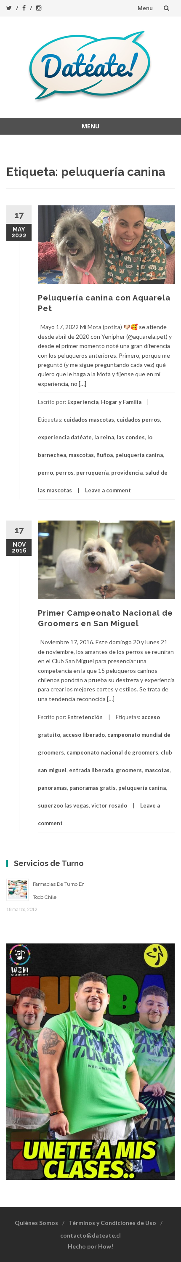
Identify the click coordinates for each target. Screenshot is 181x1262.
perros (65, 472)
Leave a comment (108, 490)
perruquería (92, 472)
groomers (129, 770)
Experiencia (82, 402)
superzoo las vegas (63, 805)
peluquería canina (139, 455)
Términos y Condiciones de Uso (112, 1222)
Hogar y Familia (121, 402)
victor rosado (109, 805)
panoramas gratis (92, 787)
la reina (104, 437)
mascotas (81, 455)
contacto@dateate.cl (90, 1235)
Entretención (85, 717)
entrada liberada (91, 770)
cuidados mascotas (89, 419)
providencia (127, 472)
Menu (145, 8)
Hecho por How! (90, 1246)
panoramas (52, 787)
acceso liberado (84, 734)
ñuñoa (104, 455)
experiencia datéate (65, 437)
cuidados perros (138, 419)
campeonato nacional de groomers (112, 752)
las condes (131, 437)
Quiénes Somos (36, 1222)
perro (45, 472)
